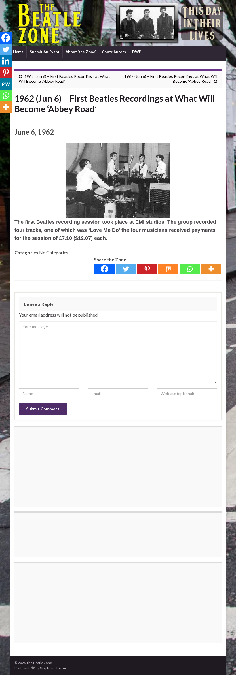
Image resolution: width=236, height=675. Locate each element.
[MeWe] (6, 84)
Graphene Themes (54, 668)
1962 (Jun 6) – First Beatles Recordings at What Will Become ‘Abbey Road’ (64, 79)
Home (18, 52)
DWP (136, 52)
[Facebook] (104, 269)
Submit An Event (45, 52)
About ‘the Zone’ (81, 52)
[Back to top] (223, 662)
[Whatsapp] (190, 269)
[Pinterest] (147, 269)
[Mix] (168, 269)
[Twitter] (126, 269)
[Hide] (2, 118)
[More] (211, 269)
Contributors (114, 52)
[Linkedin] (6, 61)
